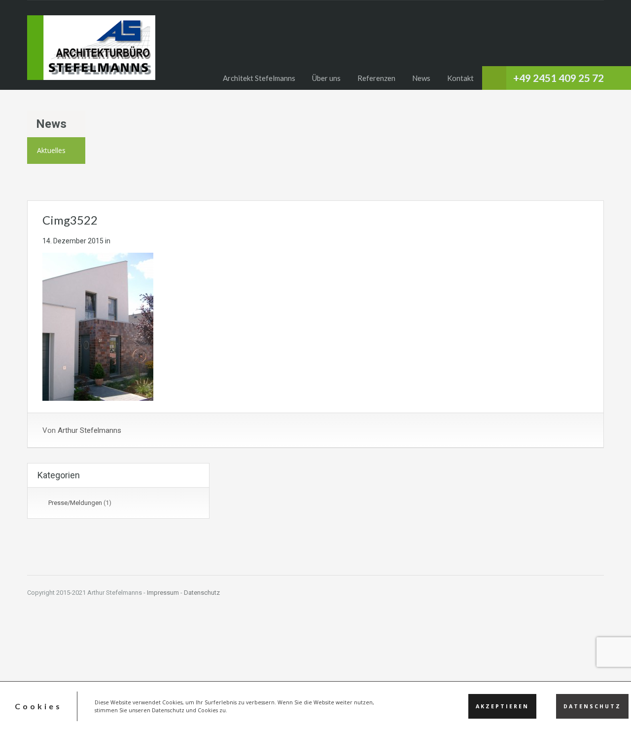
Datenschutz (202, 592)
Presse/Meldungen (75, 502)
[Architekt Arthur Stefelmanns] (91, 52)
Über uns (326, 78)
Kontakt (460, 78)
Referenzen (376, 78)
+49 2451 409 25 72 (558, 78)
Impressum (163, 592)
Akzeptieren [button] (502, 706)
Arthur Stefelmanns (89, 430)
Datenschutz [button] (592, 706)
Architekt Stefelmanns (259, 78)
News (421, 78)
